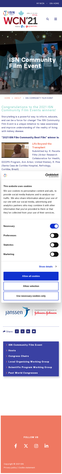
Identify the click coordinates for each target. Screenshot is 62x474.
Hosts (12, 350)
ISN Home (54, 3)
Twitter (23, 331)
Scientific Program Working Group (30, 367)
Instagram (36, 445)
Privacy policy (10, 467)
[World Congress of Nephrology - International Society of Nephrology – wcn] (20, 19)
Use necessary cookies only (31, 296)
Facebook (17, 331)
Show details (46, 266)
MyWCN (40, 3)
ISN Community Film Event (25, 344)
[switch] (54, 235)
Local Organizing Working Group (28, 361)
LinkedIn (28, 331)
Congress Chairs (18, 356)
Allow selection (31, 286)
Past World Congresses (23, 372)
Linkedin (46, 445)
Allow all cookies (31, 276)
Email (34, 331)
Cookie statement (27, 467)
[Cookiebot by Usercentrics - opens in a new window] (45, 175)
